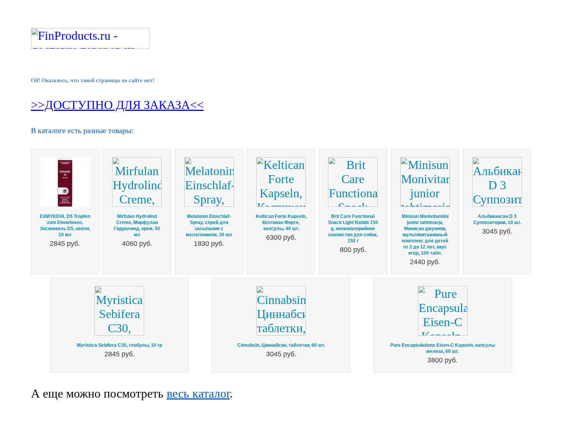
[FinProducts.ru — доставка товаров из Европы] (90, 45)
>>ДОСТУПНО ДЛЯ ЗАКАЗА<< (117, 105)
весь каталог (198, 393)
